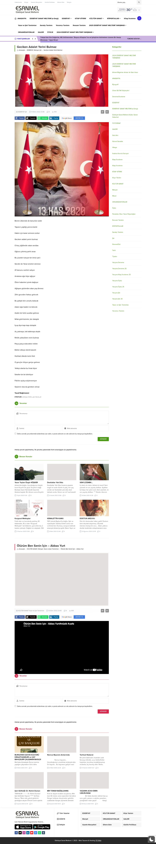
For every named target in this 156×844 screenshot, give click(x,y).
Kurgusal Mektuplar (23, 518)
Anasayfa (22, 50)
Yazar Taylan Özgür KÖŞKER (26, 482)
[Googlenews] (35, 832)
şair (34, 397)
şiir (40, 397)
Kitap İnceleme (117, 160)
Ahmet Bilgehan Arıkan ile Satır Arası (125, 72)
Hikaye (114, 147)
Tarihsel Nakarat (86, 755)
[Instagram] (24, 832)
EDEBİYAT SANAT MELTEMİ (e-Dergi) (125, 109)
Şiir (41, 50)
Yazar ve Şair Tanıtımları (51, 549)
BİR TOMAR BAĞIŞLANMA (58, 791)
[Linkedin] (27, 832)
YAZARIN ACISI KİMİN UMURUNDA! (89, 792)
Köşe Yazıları (116, 178)
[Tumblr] (43, 832)
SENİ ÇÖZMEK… (86, 482)
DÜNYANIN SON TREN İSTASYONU (54, 39)
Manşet (36, 50)
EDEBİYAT (30, 50)
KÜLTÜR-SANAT (32, 549)
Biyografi (115, 84)
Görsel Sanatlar (117, 141)
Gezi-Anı (115, 135)
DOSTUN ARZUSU (87, 518)
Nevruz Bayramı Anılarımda (58, 755)
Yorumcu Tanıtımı (118, 311)
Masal (114, 196)
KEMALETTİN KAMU (55, 518)
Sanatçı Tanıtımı (117, 232)
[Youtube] (31, 832)
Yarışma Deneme (118, 262)
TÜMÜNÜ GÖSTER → (134, 39)
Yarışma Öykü (117, 281)
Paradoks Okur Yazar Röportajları (123, 214)
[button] (151, 839)
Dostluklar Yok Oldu (55, 482)
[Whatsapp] (39, 832)
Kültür (30, 397)
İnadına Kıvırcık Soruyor (120, 153)
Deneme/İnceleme (118, 97)
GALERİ (115, 129)
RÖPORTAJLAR (117, 226)
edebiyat (25, 397)
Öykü (114, 208)
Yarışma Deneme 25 (119, 269)
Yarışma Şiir (116, 293)
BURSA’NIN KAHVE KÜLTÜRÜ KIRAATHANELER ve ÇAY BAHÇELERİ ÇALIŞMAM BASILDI (28, 757)
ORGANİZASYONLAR (119, 202)
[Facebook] (16, 832)
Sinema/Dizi (116, 244)
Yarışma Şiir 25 (117, 299)
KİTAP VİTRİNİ (117, 172)
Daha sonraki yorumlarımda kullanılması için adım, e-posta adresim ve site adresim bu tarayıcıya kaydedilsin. (55, 434)
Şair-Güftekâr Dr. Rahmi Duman (27, 791)
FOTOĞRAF (116, 123)
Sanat (37, 397)
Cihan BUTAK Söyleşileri (120, 91)
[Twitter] (20, 832)
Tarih (114, 250)
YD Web (98, 840)
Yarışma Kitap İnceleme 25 (121, 275)
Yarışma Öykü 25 (118, 287)
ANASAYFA (116, 78)
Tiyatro (114, 256)
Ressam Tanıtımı (118, 220)
